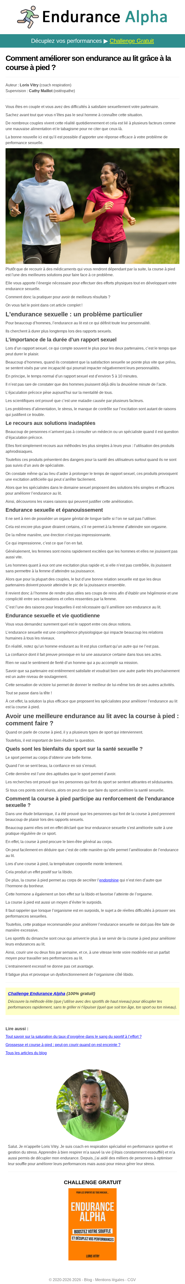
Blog (88, 1280)
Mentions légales (109, 1280)
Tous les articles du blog (26, 1053)
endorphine (109, 880)
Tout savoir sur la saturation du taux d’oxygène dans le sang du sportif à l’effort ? (74, 1037)
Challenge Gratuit (132, 41)
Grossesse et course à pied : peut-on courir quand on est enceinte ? (63, 1045)
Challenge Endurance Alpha (36, 993)
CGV (131, 1280)
